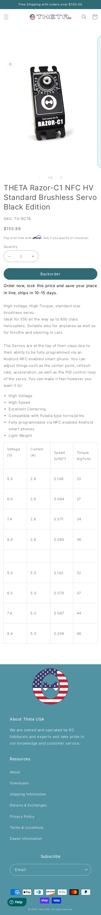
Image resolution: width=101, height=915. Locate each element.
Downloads (19, 783)
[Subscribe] (85, 869)
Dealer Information (26, 838)
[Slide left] (39, 177)
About (15, 772)
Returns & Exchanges (28, 805)
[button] (6, 17)
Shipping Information (28, 794)
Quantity (10, 247)
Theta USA (44, 909)
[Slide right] (61, 177)
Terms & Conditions (26, 827)
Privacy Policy (22, 816)
